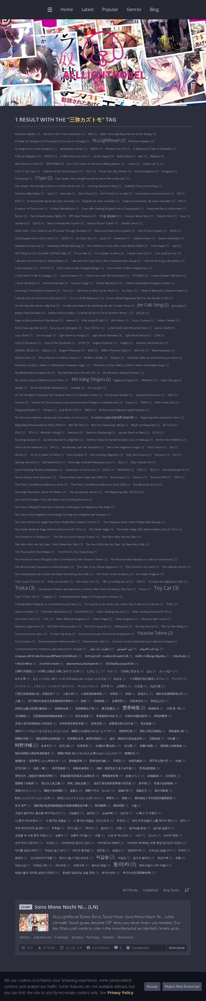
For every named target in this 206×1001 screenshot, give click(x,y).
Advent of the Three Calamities (64, 133)
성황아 (61, 835)
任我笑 (116, 693)
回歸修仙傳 (63, 708)
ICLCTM (47, 268)
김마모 (126, 813)
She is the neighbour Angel (125, 447)
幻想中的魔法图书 (138, 715)
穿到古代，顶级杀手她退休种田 (36, 775)
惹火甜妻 (148, 723)
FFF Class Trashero (82, 215)
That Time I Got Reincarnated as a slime (41, 484)
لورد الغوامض (126, 648)
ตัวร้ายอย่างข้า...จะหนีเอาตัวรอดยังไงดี (108, 656)
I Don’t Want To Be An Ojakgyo (35, 275)
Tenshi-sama (120, 477)
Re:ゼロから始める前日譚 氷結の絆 (114, 417)
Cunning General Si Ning (104, 185)
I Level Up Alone (27, 283)
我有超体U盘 (178, 731)
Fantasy (92, 937)
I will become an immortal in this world (40, 298)
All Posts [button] (130, 890)
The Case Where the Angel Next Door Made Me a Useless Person (57, 521)
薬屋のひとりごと (28, 790)
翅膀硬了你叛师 (26, 783)
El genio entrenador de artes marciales (149, 201)
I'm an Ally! (82, 253)
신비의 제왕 (173, 835)
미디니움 (74, 827)
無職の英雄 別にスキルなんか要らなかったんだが (89, 753)
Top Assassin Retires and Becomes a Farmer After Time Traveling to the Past (87, 589)
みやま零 (22, 678)
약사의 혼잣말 (83, 850)
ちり (112, 671)
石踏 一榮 (41, 768)
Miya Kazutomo (163, 350)
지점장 (124, 857)
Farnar (21, 215)
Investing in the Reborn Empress (37, 290)
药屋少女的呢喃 (165, 783)
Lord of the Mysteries (59, 342)
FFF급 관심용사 (110, 215)
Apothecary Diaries (73, 148)
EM (182, 201)
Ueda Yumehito (26, 611)
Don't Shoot (88, 193)
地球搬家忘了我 (86, 708)
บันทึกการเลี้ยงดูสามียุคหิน (152, 656)
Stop (122, 462)
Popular (110, 9)
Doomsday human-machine (154, 193)
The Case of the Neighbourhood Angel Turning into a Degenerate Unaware (63, 514)
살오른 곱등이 (163, 827)
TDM (142, 469)
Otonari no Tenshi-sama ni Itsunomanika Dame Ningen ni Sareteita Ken (77, 402)
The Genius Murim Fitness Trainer (76, 536)
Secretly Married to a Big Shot (63, 439)
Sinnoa (21, 454)
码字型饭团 (61, 768)
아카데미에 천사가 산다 (77, 842)
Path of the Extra (167, 402)
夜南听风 (155, 708)
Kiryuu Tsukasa (143, 320)
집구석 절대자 (143, 857)
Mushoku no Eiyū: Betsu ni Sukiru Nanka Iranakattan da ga (131, 365)
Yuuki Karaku (25, 641)
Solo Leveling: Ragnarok (106, 454)
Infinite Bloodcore (109, 283)
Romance (125, 937)
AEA (92, 133)
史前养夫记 (139, 700)
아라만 (52, 842)
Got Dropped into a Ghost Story (36, 238)
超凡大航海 (163, 790)
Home (67, 9)
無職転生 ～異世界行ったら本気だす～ (40, 760)
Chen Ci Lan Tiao (27, 171)
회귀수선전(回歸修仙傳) (139, 872)
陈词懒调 (102, 805)
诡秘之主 (143, 790)
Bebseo (157, 156)
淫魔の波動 (148, 745)
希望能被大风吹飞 (109, 715)
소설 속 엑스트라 (120, 835)
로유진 (123, 820)
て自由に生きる (132, 671)
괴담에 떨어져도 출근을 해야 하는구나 (40, 813)
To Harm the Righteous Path (168, 581)
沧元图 (130, 745)
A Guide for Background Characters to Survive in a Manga (52, 141)
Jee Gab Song (152, 304)
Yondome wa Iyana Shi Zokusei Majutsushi (106, 633)
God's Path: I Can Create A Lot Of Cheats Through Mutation (53, 230)
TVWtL (172, 603)
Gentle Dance (132, 223)
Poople (49, 409)
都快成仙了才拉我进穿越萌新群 (155, 798)
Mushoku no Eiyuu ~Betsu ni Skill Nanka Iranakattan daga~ (52, 365)
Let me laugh (46, 335)
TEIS (154, 469)
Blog (154, 9)
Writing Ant (123, 626)
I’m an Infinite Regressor (86, 298)
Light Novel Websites (107, 335)
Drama (77, 937)
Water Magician (126, 618)
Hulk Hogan (160, 245)
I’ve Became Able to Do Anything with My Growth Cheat (98, 305)
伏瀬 (130, 693)
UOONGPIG (84, 611)
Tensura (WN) (160, 477)
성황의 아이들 (81, 835)
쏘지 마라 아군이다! (29, 842)
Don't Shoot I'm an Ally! (116, 193)
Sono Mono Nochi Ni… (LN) (66, 907)
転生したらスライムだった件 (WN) (80, 798)
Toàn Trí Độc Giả (27, 596)
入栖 (20, 700)
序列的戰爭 (163, 715)
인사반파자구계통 (43, 857)
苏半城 (145, 783)
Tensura (140, 477)
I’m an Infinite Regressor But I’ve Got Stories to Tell (139, 298)
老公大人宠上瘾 (52, 783)
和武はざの (159, 700)
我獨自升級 (24, 738)
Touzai (145, 589)
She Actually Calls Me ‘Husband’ (82, 447)
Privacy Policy (120, 992)
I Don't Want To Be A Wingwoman (129, 268)
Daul (52, 193)
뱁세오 (107, 827)
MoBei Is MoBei (96, 357)
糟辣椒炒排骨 (112, 775)
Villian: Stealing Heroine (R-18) (152, 611)
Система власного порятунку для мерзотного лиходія (50, 648)
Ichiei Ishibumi (26, 268)
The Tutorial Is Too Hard (142, 566)
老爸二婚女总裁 (78, 783)
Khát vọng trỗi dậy (95, 320)
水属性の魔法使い (108, 745)
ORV (172, 394)
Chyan (43, 177)
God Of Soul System (152, 230)
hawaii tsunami (144, 238)
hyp (176, 245)
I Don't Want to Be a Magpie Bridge (80, 268)
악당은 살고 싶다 (57, 850)
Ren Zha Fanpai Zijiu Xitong (109, 424)
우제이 (184, 850)
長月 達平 (23, 805)
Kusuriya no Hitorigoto (66, 327)
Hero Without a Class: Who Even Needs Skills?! (117, 245)
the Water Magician (150, 574)
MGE (93, 350)
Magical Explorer (105, 342)
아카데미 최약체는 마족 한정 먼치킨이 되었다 (156, 842)
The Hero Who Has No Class (121, 536)
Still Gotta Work (53, 462)
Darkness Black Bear (29, 193)
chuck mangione (146, 171)
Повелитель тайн (96, 641)
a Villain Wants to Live (75, 156)
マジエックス (88, 686)
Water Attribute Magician (73, 618)
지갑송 (105, 856)
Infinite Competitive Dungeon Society (150, 283)
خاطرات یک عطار (102, 648)
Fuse (185, 215)
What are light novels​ (156, 618)
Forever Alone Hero (139, 215)
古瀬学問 (119, 700)
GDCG (38, 223)
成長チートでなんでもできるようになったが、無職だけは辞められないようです (65, 731)
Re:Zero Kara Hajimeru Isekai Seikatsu (124, 409)
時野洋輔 (26, 744)
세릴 (100, 835)
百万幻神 (22, 768)
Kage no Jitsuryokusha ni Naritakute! (39, 320)
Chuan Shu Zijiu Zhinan (115, 171)
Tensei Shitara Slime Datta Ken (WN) (83, 477)
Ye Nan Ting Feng (62, 633)
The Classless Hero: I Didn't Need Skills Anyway (134, 521)
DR (181, 193)
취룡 (180, 857)
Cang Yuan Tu (153, 163)
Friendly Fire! (166, 215)
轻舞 (126, 798)
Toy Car (166, 588)
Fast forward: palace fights (48, 215)
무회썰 (58, 827)
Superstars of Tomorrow (83, 469)
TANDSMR (125, 469)
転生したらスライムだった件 (34, 798)
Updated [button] (150, 890)
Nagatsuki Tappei (125, 380)
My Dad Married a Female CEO (79, 372)
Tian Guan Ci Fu (87, 581)
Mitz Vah (141, 350)
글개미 (93, 813)
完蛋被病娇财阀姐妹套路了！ (52, 715)
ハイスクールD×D (61, 686)
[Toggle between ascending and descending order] (187, 890)
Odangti (77, 387)
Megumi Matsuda (71, 350)
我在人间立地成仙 (152, 731)
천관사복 (164, 857)
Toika (25, 588)
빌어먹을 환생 (139, 827)
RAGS (90, 409)
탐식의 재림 (101, 865)
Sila (174, 447)
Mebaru (49, 350)
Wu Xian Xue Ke (147, 626)
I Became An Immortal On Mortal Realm (41, 260)
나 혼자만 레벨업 (58, 820)
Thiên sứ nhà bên (60, 581)
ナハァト (22, 686)
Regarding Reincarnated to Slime (162, 417)
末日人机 (66, 745)
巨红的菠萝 (84, 715)
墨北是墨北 (110, 708)
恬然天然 (98, 723)
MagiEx (126, 342)
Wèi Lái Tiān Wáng (174, 626)
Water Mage (102, 618)
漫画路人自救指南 (173, 745)
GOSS (175, 230)
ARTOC (50, 156)
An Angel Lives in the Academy (36, 148)
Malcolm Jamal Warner (152, 342)
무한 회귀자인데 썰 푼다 (32, 827)
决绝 (85, 700)
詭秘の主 (125, 790)
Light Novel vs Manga (74, 335)
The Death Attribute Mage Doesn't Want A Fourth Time (50, 529)
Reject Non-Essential (182, 986)
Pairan (131, 402)
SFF (54, 447)
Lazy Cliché (24, 335)
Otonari (21, 402)
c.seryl (134, 163)
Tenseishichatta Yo (175, 469)
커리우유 (62, 865)
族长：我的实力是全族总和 (128, 738)
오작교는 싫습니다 (162, 850)
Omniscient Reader (119, 394)
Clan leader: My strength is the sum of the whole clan (49, 185)
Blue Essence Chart (29, 163)
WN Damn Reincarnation (64, 626)
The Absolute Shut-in (148, 484)
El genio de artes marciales (101, 201)
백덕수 (91, 827)
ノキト (39, 686)
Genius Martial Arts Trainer (65, 223)
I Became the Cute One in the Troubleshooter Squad (106, 260)
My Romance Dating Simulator (123, 372)
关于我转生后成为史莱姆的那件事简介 (53, 700)
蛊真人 (76, 790)
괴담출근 (76, 813)
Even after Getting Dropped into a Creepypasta (113, 208)
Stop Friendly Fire (143, 462)
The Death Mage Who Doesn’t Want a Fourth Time (149, 529)
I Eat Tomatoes (71, 275)
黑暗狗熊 (120, 805)
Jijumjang (179, 305)
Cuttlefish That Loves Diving (143, 185)
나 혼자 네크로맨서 (28, 820)
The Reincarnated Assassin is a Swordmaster (44, 566)
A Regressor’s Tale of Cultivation (154, 148)
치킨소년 (22, 865)
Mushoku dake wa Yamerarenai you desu (154, 357)
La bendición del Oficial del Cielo (129, 327)
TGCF (179, 477)
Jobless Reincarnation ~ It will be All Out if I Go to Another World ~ (91, 312)
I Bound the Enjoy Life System (164, 260)
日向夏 (173, 738)
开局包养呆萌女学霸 (74, 723)
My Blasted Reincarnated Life (35, 372)
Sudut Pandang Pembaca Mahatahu (38, 469)
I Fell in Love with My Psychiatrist (107, 275)
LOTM (84, 342)
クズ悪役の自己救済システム (148, 678)
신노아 (154, 835)
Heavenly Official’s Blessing (65, 245)
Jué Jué (142, 312)
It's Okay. (129, 290)
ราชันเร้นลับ (181, 656)
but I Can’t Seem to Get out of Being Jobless (95, 163)
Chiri (91, 171)
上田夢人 (123, 686)
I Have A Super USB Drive (168, 275)
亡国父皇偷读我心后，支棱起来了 (37, 693)
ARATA (96, 148)
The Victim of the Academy (114, 574)
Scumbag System (27, 439)
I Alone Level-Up (139, 253)
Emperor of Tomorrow (31, 208)
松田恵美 (84, 745)
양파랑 (103, 850)
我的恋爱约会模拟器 (50, 738)
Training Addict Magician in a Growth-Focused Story (48, 603)
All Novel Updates (141, 141)
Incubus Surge (82, 283)
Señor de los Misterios (31, 447)
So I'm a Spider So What (47, 454)
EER (19, 201)
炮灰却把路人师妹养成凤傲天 (34, 753)
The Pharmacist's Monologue (35, 551)
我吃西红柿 (128, 731)
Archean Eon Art (118, 148)
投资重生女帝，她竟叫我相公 (86, 738)
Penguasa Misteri (27, 409)
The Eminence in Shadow (32, 536)
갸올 (136, 805)
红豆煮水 (173, 775)
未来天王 (48, 745)
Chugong (169, 171)
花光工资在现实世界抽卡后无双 (114, 783)
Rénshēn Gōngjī (52, 432)
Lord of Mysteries (28, 342)
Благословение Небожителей (59, 641)
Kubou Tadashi (168, 320)
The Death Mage (101, 529)
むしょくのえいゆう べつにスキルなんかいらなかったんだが (72, 678)
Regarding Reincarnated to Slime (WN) (40, 424)
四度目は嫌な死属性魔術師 (33, 708)
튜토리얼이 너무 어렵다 (155, 865)
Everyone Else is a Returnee (166, 208)
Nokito (21, 387)
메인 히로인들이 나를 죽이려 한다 (154, 820)
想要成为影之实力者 (123, 723)
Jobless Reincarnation (30, 312)
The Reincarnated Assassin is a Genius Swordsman (144, 559)
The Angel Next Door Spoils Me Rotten (40, 492)
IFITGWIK (140, 275)
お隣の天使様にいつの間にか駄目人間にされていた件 (49, 671)
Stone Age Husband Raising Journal (91, 462)
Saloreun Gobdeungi (100, 432)
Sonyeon (162, 454)
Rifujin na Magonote (145, 424)
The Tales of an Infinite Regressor (99, 566)
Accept (152, 986)
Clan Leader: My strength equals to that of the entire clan (92, 178)
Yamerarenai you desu (31, 633)
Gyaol (105, 238)
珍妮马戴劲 (137, 760)
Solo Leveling (77, 454)
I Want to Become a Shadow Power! (164, 290)
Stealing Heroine (27, 462)
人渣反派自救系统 (93, 693)
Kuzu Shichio (94, 327)
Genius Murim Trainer (102, 223)
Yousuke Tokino (155, 632)
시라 (140, 835)
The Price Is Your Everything (77, 551)
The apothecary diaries (85, 492)
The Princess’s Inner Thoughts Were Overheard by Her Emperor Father (61, 559)
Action (25, 937)
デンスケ (179, 678)
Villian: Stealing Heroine (113, 611)
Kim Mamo (119, 320)
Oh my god (97, 387)
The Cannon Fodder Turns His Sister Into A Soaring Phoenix (53, 499)
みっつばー (168, 671)
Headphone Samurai (29, 245)
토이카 (124, 864)
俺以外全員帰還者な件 (171, 693)
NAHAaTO (149, 380)
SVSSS (108, 469)
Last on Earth (164, 327)
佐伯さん (145, 693)
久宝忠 (141, 686)
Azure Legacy (103, 156)
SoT (177, 454)
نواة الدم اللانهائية (151, 648)
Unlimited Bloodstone (56, 611)
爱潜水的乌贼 (100, 760)
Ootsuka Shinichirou (150, 394)
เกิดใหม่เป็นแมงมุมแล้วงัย (122, 663)
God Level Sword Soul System (114, 230)
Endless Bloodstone (64, 208)
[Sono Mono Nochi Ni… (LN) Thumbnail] (33, 922)
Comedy (61, 937)
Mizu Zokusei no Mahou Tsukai (60, 357)
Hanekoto (122, 238)
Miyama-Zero (25, 357)
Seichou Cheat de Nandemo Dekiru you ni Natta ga (119, 439)
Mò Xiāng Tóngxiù (91, 379)
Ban (142, 156)
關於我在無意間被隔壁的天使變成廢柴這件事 (63, 805)
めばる (120, 678)
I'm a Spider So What (109, 253)
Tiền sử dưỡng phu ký (117, 581)
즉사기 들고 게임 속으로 (76, 857)
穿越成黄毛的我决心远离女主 (79, 775)
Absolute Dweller (27, 133)
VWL (48, 618)
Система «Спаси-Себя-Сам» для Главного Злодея (144, 641)
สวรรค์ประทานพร (51, 663)
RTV (33, 432)
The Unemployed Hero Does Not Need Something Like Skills (54, 574)
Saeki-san (75, 432)
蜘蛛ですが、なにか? (100, 790)
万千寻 (107, 686)
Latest (88, 9)
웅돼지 (21, 857)
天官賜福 (22, 715)
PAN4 (146, 402)
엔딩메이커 (136, 850)
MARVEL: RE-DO (27, 350)
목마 (185, 820)
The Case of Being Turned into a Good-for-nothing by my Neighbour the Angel (65, 507)
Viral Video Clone (27, 618)
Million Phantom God (116, 350)
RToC (20, 432)
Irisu (68, 290)
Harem (108, 937)
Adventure (42, 937)
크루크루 (81, 865)
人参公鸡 (70, 693)
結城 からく (135, 775)
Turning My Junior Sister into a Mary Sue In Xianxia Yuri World (123, 603)
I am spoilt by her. (168, 253)
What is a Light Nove (29, 626)
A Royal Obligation (28, 156)
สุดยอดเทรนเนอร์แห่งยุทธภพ (84, 663)
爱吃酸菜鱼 (78, 760)
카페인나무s (42, 865)
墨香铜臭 (134, 707)
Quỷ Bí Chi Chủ (70, 409)
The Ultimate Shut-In (176, 566)
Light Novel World (138, 335)
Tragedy (49, 596)
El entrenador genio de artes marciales (53, 201)
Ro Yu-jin (170, 424)
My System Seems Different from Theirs (41, 380)
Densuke (67, 193)
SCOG (158, 432)
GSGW (67, 238)
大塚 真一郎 (176, 708)
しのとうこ (96, 671)
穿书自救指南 (149, 768)
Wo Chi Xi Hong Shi (97, 626)
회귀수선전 (110, 872)
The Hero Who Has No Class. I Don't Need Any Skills (49, 544)
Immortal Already (55, 283)
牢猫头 (119, 760)
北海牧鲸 (101, 700)
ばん (151, 671)
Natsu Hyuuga (171, 380)
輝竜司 (112, 798)
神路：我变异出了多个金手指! (116, 768)
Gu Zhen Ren (86, 238)
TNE (141, 581)
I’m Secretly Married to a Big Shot (37, 305)
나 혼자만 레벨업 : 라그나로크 (93, 820)
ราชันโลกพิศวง (25, 663)
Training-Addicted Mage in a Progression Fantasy (91, 596)
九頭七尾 (157, 686)
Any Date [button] (171, 890)
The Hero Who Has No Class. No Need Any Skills (117, 544)
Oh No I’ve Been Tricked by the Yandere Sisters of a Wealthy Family (58, 394)
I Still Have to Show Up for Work (97, 290)
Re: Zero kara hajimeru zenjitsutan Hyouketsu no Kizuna (51, 417)
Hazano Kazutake (170, 238)
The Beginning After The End (124, 492)
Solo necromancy (139, 454)
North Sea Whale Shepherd (49, 387)
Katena (72, 320)
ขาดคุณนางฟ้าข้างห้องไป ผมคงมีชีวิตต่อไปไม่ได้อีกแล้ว (48, 656)
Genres (134, 9)
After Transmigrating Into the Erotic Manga (128, 133)
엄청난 (118, 850)
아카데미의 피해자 (110, 842)
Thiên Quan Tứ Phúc (29, 581)
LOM (159, 335)
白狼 (180, 760)
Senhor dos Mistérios (171, 439)
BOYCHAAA (55, 163)
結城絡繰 (155, 775)
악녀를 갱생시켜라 (28, 850)
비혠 (121, 827)
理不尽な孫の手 (160, 760)
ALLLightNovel (109, 140)
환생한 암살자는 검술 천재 (80, 872)
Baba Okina (126, 156)
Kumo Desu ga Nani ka (31, 327)
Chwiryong (23, 178)
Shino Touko (157, 447)
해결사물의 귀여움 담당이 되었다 (37, 872)
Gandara (22, 223)
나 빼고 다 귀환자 (148, 813)
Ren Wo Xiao (78, 424)
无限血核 (156, 738)
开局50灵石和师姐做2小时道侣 (35, 723)
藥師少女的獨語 (55, 790)
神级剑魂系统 (83, 768)
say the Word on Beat (133, 432)
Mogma (117, 357)
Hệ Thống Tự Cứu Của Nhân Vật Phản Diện (43, 253)
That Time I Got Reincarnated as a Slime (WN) (100, 484)
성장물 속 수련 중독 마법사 (33, 835)
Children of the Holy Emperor (63, 171)
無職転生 (131, 753)
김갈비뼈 (109, 813)
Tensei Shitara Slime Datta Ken (35, 477)
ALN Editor (100, 948)
